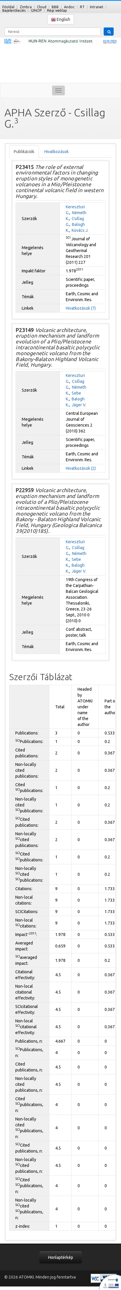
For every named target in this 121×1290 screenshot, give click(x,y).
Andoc (69, 7)
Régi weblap (57, 10)
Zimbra (26, 7)
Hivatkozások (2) (81, 468)
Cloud (41, 7)
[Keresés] (109, 31)
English (63, 19)
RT (82, 7)
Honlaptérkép (60, 1257)
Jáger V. (79, 404)
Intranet (96, 7)
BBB (55, 7)
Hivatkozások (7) (81, 308)
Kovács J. (80, 230)
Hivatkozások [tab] (56, 151)
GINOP (36, 10)
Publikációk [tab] (24, 151)
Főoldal (8, 7)
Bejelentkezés (14, 10)
